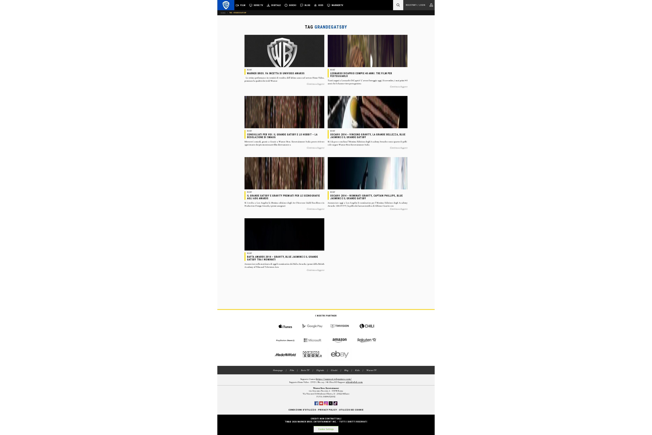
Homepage (278, 370)
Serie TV (258, 5)
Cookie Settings (326, 429)
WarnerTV (337, 5)
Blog (307, 5)
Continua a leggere (315, 84)
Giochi (292, 5)
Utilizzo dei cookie (351, 410)
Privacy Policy (327, 410)
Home (223, 13)
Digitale (276, 5)
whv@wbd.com (354, 382)
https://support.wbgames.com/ (334, 379)
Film (242, 5)
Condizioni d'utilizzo (302, 410)
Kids (320, 5)
